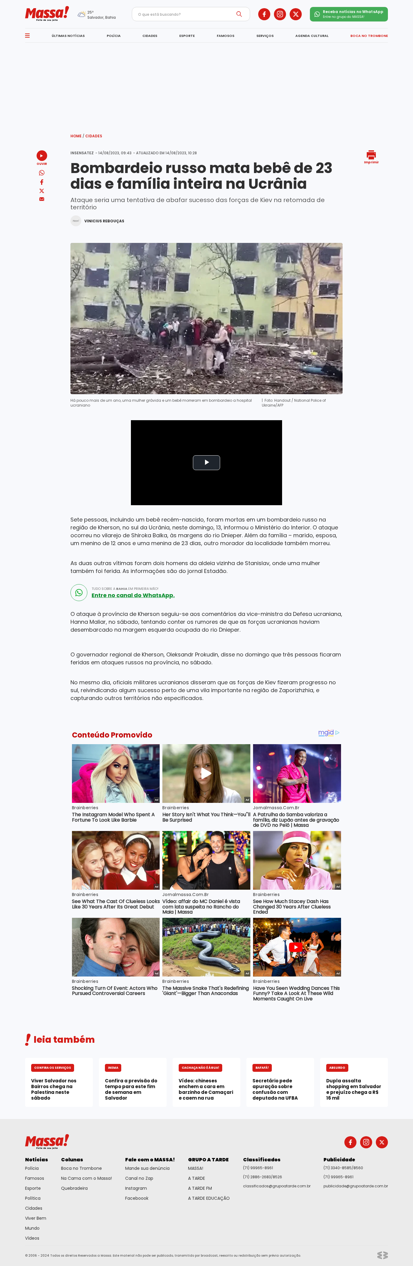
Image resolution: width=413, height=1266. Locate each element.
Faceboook (136, 1198)
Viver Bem (35, 1218)
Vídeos (32, 1238)
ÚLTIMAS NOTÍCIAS (68, 35)
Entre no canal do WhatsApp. (133, 595)
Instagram (136, 1188)
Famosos (34, 1178)
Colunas (72, 1159)
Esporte (33, 1188)
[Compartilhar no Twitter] (41, 191)
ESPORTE (187, 35)
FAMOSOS (225, 35)
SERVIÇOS (265, 35)
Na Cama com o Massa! (86, 1178)
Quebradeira (74, 1188)
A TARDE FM (200, 1188)
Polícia (32, 1168)
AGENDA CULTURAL (311, 35)
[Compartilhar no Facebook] (41, 183)
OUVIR (42, 163)
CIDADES (149, 35)
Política (33, 1198)
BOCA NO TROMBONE (369, 35)
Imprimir (371, 162)
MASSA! (195, 1168)
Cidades (93, 136)
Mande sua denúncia (147, 1168)
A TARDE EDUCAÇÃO (209, 1198)
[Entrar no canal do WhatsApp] (78, 592)
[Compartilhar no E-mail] (41, 199)
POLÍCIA (114, 35)
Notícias (36, 1159)
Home (77, 136)
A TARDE (196, 1178)
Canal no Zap (139, 1178)
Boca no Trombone (81, 1168)
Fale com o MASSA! (150, 1159)
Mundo (32, 1228)
